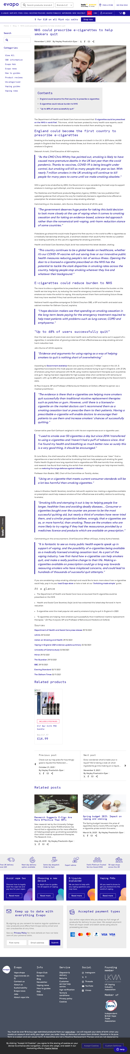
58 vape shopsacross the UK (114, 866)
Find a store (108, 5)
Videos (40, 995)
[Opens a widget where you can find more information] (120, 1049)
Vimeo (88, 990)
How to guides (12, 73)
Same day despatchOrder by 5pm (51, 866)
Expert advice (70, 865)
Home (6, 26)
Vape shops (19, 972)
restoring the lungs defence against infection (62, 468)
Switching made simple (104, 583)
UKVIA (37, 635)
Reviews (40, 976)
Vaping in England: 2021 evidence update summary (57, 645)
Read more (14, 895)
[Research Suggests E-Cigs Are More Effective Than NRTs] (56, 803)
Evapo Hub (10, 64)
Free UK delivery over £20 (6, 866)
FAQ (38, 991)
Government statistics (57, 366)
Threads (89, 981)
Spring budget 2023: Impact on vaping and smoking (102, 817)
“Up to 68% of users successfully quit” (57, 109)
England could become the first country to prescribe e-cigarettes (69, 99)
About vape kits (21, 997)
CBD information (14, 60)
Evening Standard (42, 669)
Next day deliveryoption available (29, 866)
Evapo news (11, 68)
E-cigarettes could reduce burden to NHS (59, 104)
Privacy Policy (20, 933)
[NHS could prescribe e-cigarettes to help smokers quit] (80, 64)
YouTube (89, 986)
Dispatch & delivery (64, 973)
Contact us (19, 981)
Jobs (16, 994)
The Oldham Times (42, 674)
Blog (15, 26)
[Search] (7, 40)
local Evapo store (65, 583)
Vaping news (11, 91)
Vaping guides (12, 86)
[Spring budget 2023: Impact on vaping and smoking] (104, 803)
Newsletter (42, 982)
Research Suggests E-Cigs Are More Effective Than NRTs (53, 818)
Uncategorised (12, 82)
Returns (63, 978)
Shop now (88, 19)
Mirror (37, 655)
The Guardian (40, 659)
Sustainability (20, 988)
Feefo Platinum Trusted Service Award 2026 (96, 866)
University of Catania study (46, 650)
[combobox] (37, 5)
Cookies (63, 1001)
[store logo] (11, 5)
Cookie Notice (51, 1048)
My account (107, 13)
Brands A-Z (62, 5)
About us (18, 984)
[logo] (6, 973)
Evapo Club (42, 972)
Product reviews (14, 77)
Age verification (67, 989)
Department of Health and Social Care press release (58, 630)
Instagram (90, 972)
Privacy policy (65, 998)
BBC (36, 664)
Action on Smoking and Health (48, 640)
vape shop (70, 1032)
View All (9, 55)
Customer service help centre (65, 984)
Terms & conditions (64, 994)
